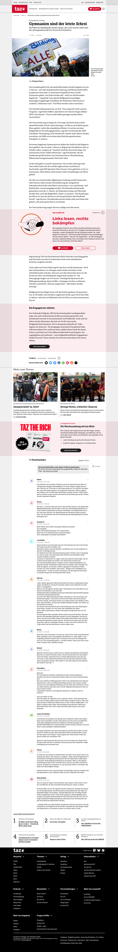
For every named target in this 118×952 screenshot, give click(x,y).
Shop (15, 927)
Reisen (15, 921)
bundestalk (17, 894)
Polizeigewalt (41, 861)
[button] (103, 8)
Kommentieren (42, 358)
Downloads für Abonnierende (47, 929)
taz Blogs (87, 894)
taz (18, 850)
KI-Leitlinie (100, 937)
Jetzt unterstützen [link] (39, 346)
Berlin (23, 15)
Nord (15, 879)
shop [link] (30, 2)
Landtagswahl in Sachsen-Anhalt (46, 865)
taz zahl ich (87, 867)
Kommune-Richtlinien (88, 937)
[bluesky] (98, 851)
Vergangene (64, 903)
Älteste (87, 460)
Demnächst (64, 894)
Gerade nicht (96, 212)
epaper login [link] (99, 2)
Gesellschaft (17, 867)
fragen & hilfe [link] (37, 2)
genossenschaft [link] (90, 2)
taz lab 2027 (64, 905)
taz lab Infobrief (42, 903)
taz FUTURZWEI (89, 897)
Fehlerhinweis (52, 358)
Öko (14, 864)
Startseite (16, 15)
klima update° (18, 900)
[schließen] (103, 212)
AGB (87, 940)
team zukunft (41, 894)
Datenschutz (72, 940)
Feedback (40, 920)
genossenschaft (89, 864)
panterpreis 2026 (90, 876)
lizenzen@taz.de (26, 940)
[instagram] (103, 851)
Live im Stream (65, 900)
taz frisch (40, 897)
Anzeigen (16, 930)
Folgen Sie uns (87, 850)
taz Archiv (87, 903)
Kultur (15, 870)
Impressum (81, 940)
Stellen (62, 870)
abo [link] (83, 2)
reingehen (16, 908)
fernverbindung (18, 897)
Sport (15, 873)
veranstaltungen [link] (23, 2)
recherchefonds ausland (92, 870)
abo (85, 861)
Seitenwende (94, 940)
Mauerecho (17, 903)
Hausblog (63, 864)
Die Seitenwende (66, 867)
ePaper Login (41, 926)
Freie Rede (17, 905)
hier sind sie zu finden (50, 471)
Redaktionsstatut (74, 937)
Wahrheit (16, 882)
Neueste (80, 460)
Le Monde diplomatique (92, 900)
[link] (33, 9)
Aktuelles (63, 861)
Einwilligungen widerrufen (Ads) (71, 943)
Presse (62, 873)
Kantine (16, 924)
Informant (63, 940)
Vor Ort (62, 897)
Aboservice (41, 923)
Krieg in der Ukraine (43, 870)
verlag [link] (15, 2)
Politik (15, 861)
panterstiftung (89, 873)
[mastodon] (94, 851)
